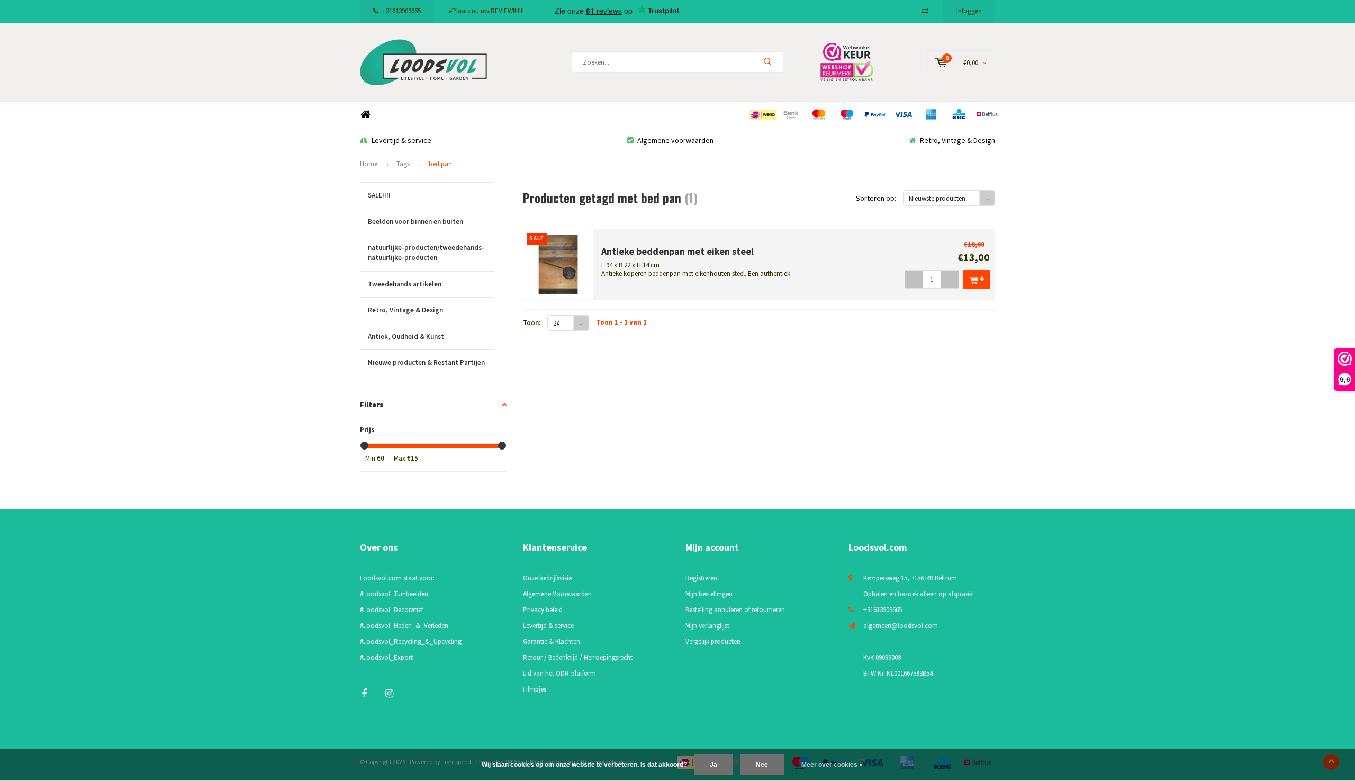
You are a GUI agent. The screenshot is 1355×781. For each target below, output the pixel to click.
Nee (762, 764)
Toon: (531, 322)
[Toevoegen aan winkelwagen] (976, 279)
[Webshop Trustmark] (854, 61)
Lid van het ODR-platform (559, 673)
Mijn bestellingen (709, 593)
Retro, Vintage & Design (957, 140)
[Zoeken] (767, 62)
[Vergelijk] (925, 10)
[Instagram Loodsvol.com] (389, 693)
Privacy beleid (543, 609)
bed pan (440, 163)
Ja (713, 764)
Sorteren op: (876, 198)
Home (365, 115)
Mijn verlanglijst (707, 625)
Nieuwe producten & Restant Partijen (426, 362)
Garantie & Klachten (551, 641)
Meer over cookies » (832, 764)
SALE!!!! (379, 195)
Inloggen (969, 10)
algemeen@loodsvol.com (900, 625)
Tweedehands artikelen (404, 284)
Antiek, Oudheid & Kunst (406, 336)
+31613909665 (401, 10)
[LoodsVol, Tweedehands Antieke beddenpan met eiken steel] (558, 263)
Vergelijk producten (712, 641)
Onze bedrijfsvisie (547, 577)
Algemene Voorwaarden (557, 593)
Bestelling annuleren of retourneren (735, 609)
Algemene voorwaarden (675, 140)
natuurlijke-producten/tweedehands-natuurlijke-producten (426, 252)
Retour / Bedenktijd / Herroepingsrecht (578, 657)
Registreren (701, 577)
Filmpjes (534, 689)
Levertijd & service (401, 140)
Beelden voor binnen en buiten (415, 221)
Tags (403, 163)
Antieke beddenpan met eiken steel (677, 251)
